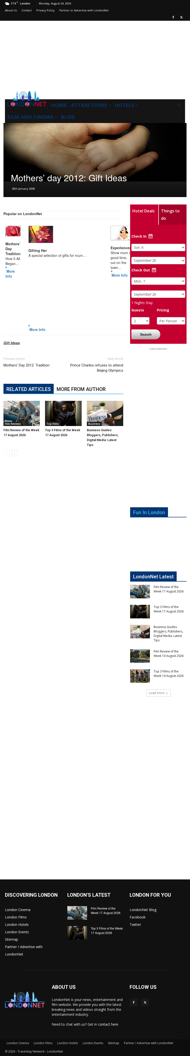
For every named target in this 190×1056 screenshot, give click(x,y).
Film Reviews (13, 424)
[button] (179, 105)
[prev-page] (6, 453)
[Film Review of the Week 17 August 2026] (21, 413)
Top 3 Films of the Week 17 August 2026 (169, 609)
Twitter (135, 924)
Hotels (124, 105)
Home (59, 105)
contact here (108, 1024)
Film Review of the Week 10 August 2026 (169, 653)
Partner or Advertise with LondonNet (84, 10)
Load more (157, 693)
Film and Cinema (30, 117)
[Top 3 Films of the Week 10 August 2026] (140, 676)
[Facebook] (173, 17)
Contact (27, 10)
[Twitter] (181, 17)
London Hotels (17, 924)
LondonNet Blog (143, 909)
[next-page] (14, 453)
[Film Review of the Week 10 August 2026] (140, 656)
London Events (17, 932)
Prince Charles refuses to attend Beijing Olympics (96, 368)
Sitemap (11, 939)
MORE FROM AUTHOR (81, 389)
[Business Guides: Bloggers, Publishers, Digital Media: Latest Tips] (105, 413)
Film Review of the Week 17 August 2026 (169, 589)
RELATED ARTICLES (28, 389)
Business (94, 424)
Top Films (53, 424)
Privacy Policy (45, 10)
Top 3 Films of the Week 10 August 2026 (169, 673)
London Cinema (17, 909)
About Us (11, 10)
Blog (68, 117)
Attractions (89, 105)
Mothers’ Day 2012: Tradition (26, 365)
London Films (16, 917)
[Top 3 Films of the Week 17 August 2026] (63, 413)
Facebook (137, 917)
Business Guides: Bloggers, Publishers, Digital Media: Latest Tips (168, 633)
